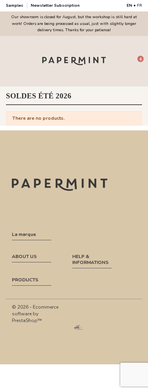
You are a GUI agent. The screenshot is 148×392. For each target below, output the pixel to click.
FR (139, 5)
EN (129, 5)
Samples (15, 5)
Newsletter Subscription (55, 5)
